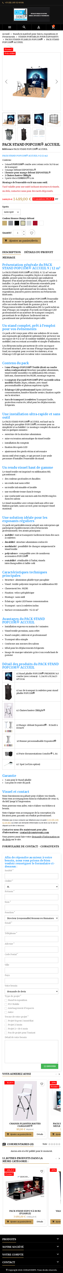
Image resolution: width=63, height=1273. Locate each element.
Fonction (10, 912)
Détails (41, 1134)
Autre (10, 1012)
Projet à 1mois (15, 1024)
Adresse (9, 944)
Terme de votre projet (16, 1016)
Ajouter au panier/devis (21, 240)
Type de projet (13, 996)
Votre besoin (11, 985)
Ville (7, 965)
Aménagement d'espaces (21, 1008)
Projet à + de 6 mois (18, 1028)
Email (8, 923)
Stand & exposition (17, 1000)
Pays (7, 975)
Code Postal (11, 954)
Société (9, 870)
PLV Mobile (13, 1004)
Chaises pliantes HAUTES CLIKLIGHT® (25, 1124)
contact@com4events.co (33, 832)
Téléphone (11, 933)
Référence (7, 149)
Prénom (9, 891)
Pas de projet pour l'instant (21, 1032)
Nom (8, 902)
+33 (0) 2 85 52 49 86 (14, 2)
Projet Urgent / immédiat (20, 1020)
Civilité (9, 881)
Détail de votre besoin (16, 1037)
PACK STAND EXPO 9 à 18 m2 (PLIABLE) (25, 1212)
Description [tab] (11, 252)
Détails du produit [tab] (38, 252)
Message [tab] (8, 257)
